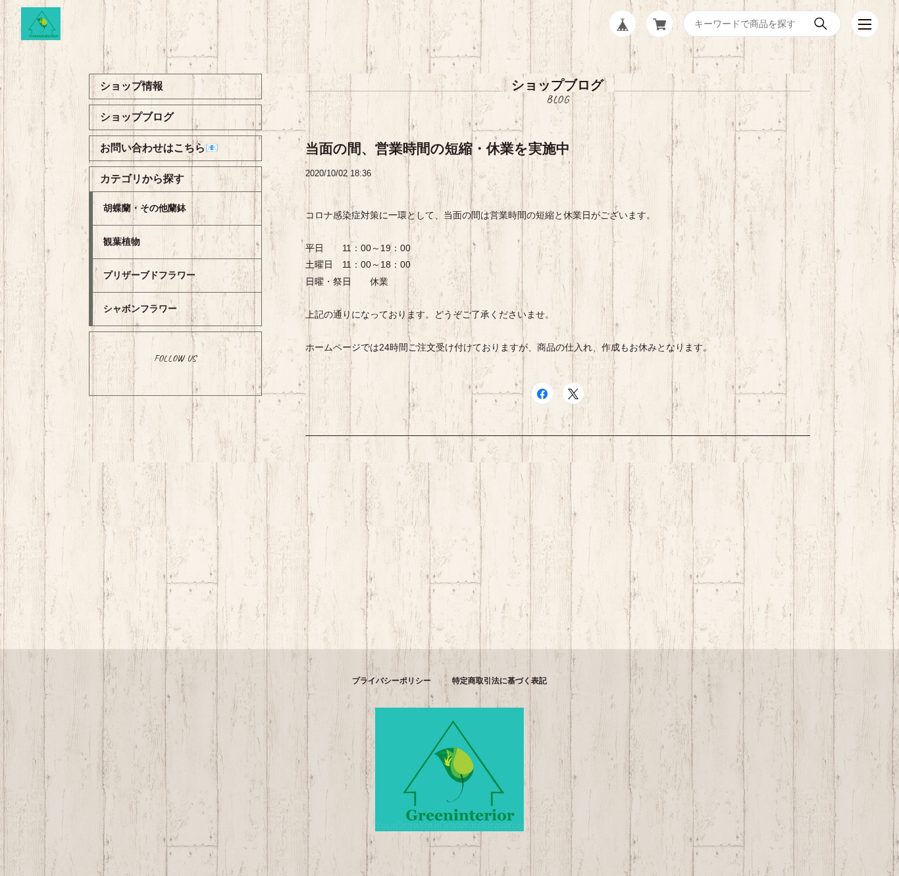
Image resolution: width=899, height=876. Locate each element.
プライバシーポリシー (391, 680)
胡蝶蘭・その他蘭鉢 (144, 208)
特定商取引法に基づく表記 (499, 680)
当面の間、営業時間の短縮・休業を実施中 (437, 148)
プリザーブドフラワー (149, 275)
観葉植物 (121, 241)
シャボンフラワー (140, 308)
